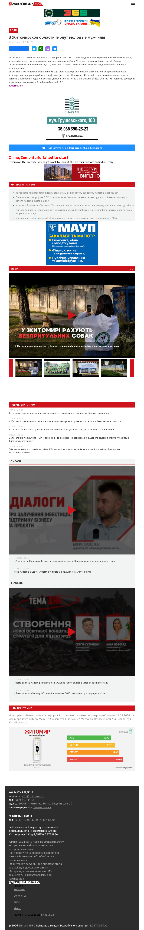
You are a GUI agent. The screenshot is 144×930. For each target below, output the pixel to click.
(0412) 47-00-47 (24, 820)
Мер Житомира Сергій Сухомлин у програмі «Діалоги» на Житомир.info (52, 571)
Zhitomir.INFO (27, 925)
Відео (14, 268)
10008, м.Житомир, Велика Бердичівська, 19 (45, 803)
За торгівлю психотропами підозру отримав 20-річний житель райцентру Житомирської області (67, 192)
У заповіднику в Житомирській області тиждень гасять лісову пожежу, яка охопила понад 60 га (66, 218)
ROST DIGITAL (98, 925)
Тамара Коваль (42, 807)
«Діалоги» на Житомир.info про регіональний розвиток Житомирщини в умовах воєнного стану (65, 561)
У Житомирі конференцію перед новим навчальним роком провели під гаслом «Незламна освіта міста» (65, 421)
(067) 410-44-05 (25, 799)
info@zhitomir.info (33, 796)
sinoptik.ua (47, 914)
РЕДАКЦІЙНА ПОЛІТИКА (24, 882)
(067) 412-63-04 (45, 820)
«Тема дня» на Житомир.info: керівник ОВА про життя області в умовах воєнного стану (61, 682)
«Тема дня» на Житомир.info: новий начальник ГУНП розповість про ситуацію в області (60, 693)
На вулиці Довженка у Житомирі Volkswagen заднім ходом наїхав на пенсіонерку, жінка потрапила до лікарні (75, 205)
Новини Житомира (23, 404)
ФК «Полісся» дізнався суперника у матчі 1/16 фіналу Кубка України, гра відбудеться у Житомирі (61, 429)
